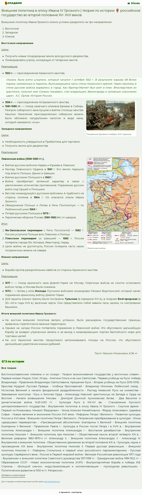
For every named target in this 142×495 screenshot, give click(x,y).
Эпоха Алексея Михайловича (81, 410)
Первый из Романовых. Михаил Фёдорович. (30, 410)
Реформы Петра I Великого (94, 414)
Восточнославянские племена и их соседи (30, 374)
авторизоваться (52, 481)
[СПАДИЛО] (13, 3)
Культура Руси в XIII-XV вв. (80, 402)
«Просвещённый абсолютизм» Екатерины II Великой (75, 422)
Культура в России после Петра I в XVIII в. (92, 426)
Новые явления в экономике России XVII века (43, 414)
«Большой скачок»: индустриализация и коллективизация (58, 466)
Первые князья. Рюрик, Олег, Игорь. (24, 378)
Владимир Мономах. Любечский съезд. (112, 386)
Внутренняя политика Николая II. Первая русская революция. (80, 446)
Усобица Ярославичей (67, 386)
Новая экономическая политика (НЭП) (57, 462)
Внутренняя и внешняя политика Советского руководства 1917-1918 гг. (49, 458)
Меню (135, 3)
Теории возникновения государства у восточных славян (100, 374)
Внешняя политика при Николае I (53, 434)
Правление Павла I (47, 426)
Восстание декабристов (104, 430)
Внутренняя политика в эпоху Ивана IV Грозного (81, 406)
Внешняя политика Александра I (61, 430)
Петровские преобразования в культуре (104, 418)
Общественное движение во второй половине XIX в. (81, 442)
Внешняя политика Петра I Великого (52, 418)
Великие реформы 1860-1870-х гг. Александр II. (34, 438)
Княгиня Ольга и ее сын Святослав (73, 378)
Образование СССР (14, 462)
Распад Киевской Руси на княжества (112, 390)
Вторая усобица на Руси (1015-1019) (116, 382)
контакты (77, 492)
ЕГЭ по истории (13, 361)
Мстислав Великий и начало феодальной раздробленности (42, 390)
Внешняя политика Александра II (94, 438)
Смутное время (128, 406)
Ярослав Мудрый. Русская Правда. (25, 386)
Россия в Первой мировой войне (61, 454)
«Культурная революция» (120, 466)
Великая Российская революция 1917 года (112, 454)
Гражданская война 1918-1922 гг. (118, 458)
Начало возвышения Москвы (36, 398)
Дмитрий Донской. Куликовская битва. (87, 398)
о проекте (64, 492)
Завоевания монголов (16, 394)
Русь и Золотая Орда (48, 394)
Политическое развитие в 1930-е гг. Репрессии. (32, 470)
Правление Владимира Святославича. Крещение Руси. (55, 382)
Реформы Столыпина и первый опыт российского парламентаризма (80, 450)
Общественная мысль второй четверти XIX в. (109, 434)
